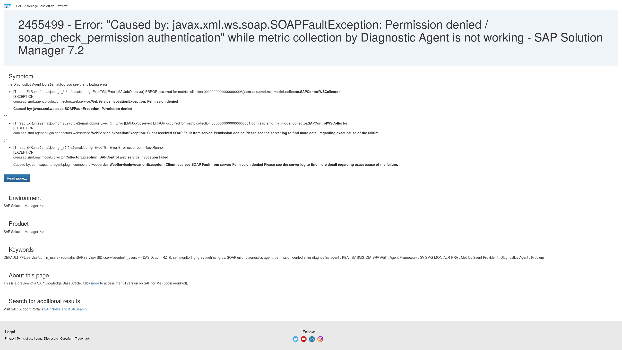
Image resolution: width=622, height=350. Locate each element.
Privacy (10, 338)
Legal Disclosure (47, 338)
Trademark (82, 338)
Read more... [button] (17, 178)
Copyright (66, 338)
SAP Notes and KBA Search (65, 309)
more (95, 283)
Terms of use (25, 338)
